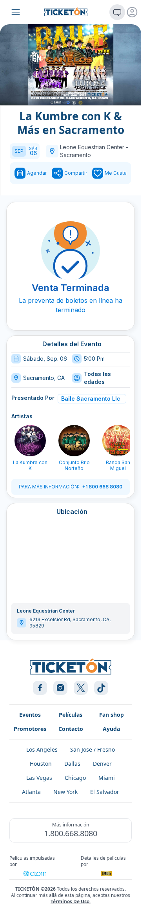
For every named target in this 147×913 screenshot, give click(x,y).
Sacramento (75, 155)
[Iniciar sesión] (132, 12)
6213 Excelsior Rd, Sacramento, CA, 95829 (70, 623)
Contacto (70, 728)
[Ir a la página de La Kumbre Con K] (30, 440)
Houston (41, 763)
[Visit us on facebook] (40, 688)
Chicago (75, 777)
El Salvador (104, 791)
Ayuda (111, 728)
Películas (70, 714)
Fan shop (111, 714)
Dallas (72, 763)
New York (65, 791)
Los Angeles (42, 749)
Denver (102, 763)
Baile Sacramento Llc (90, 398)
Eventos (30, 714)
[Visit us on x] (81, 688)
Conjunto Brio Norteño (74, 465)
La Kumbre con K (30, 465)
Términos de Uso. (71, 901)
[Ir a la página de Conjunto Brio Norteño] (74, 440)
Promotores (30, 728)
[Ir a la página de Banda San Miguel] (118, 440)
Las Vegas (39, 777)
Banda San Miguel (118, 465)
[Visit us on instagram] (60, 688)
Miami (106, 777)
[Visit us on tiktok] (101, 688)
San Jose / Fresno (92, 749)
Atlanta (31, 791)
